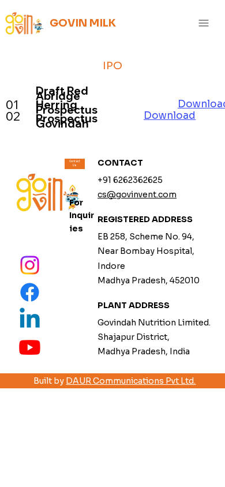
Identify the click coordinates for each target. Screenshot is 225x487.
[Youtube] (29, 347)
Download (170, 116)
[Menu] (204, 23)
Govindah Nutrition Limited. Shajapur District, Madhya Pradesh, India (154, 337)
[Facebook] (29, 292)
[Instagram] (29, 265)
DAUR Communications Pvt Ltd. (131, 381)
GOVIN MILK (83, 23)
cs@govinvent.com (137, 194)
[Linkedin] (29, 320)
